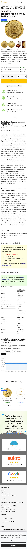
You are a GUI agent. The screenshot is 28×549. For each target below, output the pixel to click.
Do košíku (14, 81)
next (26, 392)
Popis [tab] (14, 117)
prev (1, 392)
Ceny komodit (5, 504)
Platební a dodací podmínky (8, 511)
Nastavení (13, 541)
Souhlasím (13, 545)
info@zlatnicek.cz (9, 518)
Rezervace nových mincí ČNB (8, 506)
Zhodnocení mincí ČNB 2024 (8, 495)
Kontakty (3, 492)
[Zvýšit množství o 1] (25, 76)
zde (19, 537)
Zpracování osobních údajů (8, 509)
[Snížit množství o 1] (18, 76)
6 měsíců (19, 351)
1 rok (14, 351)
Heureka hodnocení (6, 494)
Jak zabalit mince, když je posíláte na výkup (12, 502)
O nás (2, 490)
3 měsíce (4, 354)
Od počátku (8, 351)
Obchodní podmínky (6, 507)
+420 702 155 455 (10, 522)
